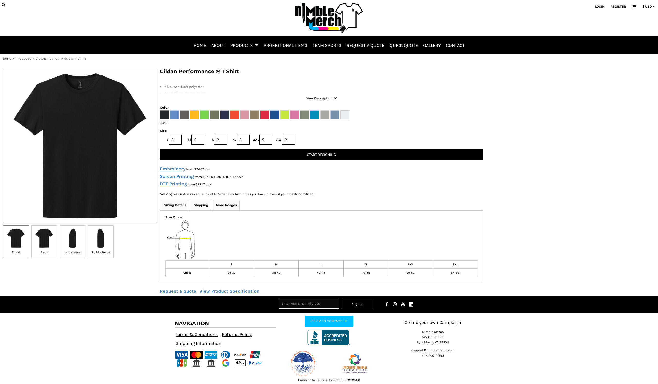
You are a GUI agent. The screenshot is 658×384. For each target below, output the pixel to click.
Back (44, 252)
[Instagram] (394, 304)
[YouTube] (403, 304)
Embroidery (172, 169)
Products (24, 58)
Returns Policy (237, 334)
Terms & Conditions (197, 334)
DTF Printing (173, 184)
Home (7, 58)
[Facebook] (386, 304)
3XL (278, 139)
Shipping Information (198, 343)
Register (618, 6)
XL (234, 139)
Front (16, 252)
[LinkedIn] (411, 304)
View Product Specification (229, 291)
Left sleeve (72, 252)
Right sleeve (100, 252)
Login (600, 6)
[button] (244, 45)
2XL (256, 139)
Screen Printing (177, 176)
